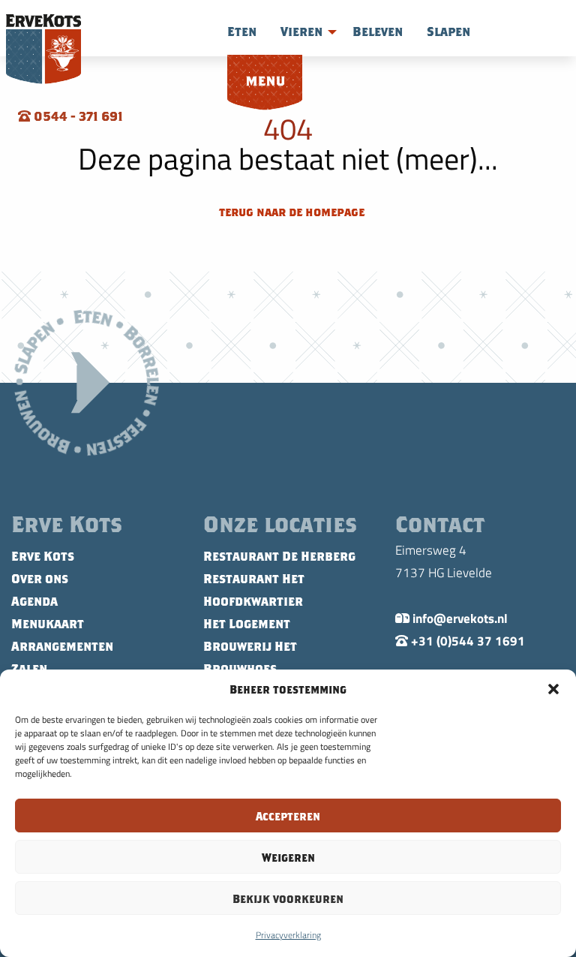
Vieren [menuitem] (301, 31)
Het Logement (246, 623)
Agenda (34, 601)
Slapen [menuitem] (448, 31)
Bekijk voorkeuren (288, 898)
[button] (553, 689)
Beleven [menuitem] (377, 31)
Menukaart (47, 623)
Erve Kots (42, 556)
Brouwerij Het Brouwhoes (250, 657)
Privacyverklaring (288, 934)
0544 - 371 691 (77, 116)
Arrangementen (62, 646)
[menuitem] (264, 83)
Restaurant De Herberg (279, 556)
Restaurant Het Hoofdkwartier (253, 590)
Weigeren (288, 857)
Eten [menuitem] (241, 31)
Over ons (39, 578)
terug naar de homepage (290, 212)
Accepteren (288, 816)
